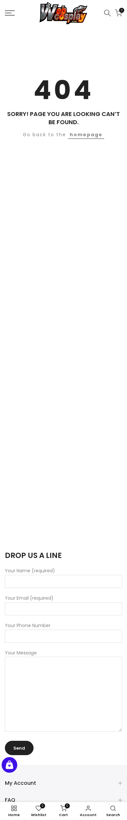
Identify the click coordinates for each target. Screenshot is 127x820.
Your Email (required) (29, 598)
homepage (86, 134)
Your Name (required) (30, 570)
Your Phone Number (27, 625)
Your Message (21, 653)
